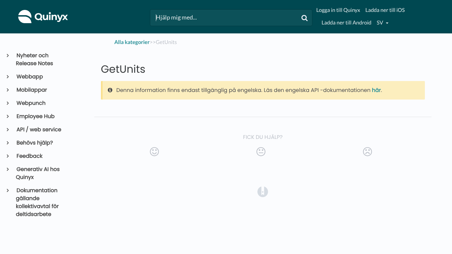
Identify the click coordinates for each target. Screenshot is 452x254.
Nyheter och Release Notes (34, 59)
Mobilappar (31, 90)
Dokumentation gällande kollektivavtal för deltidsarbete (37, 202)
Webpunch (31, 103)
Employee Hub (35, 116)
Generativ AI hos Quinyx (38, 173)
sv (380, 23)
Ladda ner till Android (347, 23)
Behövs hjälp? (34, 143)
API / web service (38, 129)
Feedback (29, 156)
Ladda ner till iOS (385, 10)
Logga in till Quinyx (338, 10)
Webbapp (29, 76)
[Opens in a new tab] (262, 191)
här (376, 90)
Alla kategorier (132, 42)
